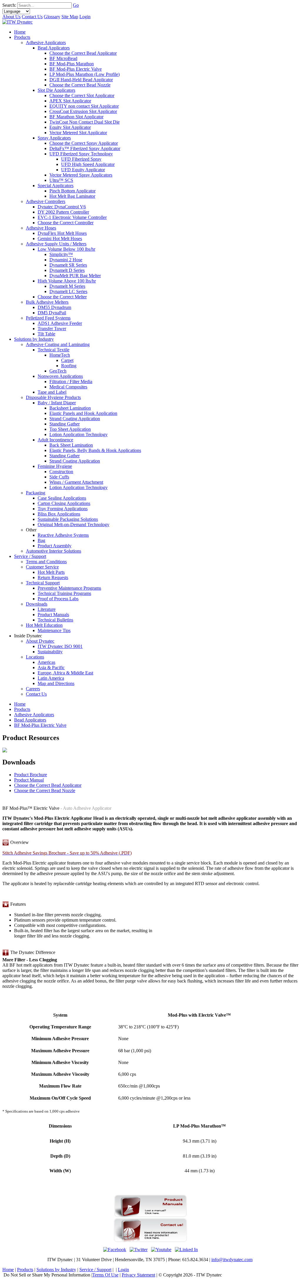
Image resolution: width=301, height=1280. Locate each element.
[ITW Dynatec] (17, 21)
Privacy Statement (138, 1274)
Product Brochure (30, 774)
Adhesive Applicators (34, 714)
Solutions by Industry (56, 1269)
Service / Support (95, 1269)
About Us (11, 16)
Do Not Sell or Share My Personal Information (47, 1274)
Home (20, 704)
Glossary (52, 16)
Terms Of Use (105, 1274)
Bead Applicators (30, 719)
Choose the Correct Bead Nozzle (44, 790)
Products (22, 709)
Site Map (69, 16)
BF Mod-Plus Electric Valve (40, 725)
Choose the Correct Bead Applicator (47, 785)
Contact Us (32, 16)
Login (85, 16)
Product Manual (29, 779)
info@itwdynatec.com (231, 1259)
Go (76, 5)
